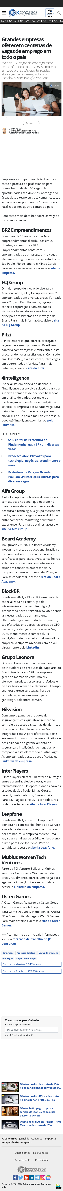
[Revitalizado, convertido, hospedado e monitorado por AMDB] (58, 1185)
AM (27, 21)
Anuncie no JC (22, 1160)
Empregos (8, 952)
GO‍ (55, 21)
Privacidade (42, 1160)
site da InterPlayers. (44, 804)
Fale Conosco (40, 1152)
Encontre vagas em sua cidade (18, 1024)
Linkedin (32, 647)
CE (38, 21)
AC (10, 21)
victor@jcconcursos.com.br (22, 131)
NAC (3, 21)
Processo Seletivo (26, 952)
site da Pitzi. (36, 368)
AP (21, 21)
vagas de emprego (26, 958)
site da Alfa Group (14, 529)
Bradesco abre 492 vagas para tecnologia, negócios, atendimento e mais (34, 460)
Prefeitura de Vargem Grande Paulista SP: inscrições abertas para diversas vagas (33, 476)
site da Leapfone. (42, 847)
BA (33, 21)
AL (15, 21)
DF (44, 21)
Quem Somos (22, 1152)
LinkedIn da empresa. (17, 761)
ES (49, 21)
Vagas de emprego (48, 952)
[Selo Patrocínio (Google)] (49, 12)
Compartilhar (31, 123)
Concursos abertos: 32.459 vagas (22, 964)
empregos (7, 958)
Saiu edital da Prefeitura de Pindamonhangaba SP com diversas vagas (33, 444)
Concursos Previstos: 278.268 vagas (23, 971)
